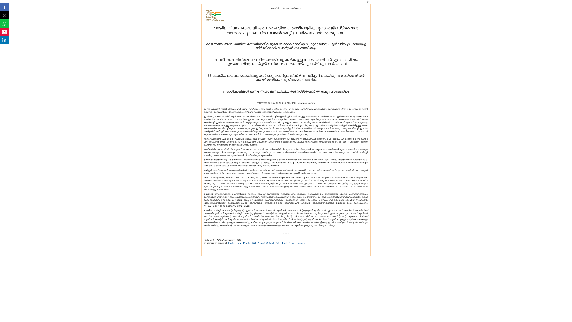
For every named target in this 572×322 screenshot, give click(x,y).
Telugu (292, 243)
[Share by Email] (4, 32)
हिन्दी (254, 243)
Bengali (261, 243)
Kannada (301, 243)
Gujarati (270, 243)
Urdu (239, 243)
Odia (278, 243)
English (232, 243)
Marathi (247, 243)
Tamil (284, 243)
